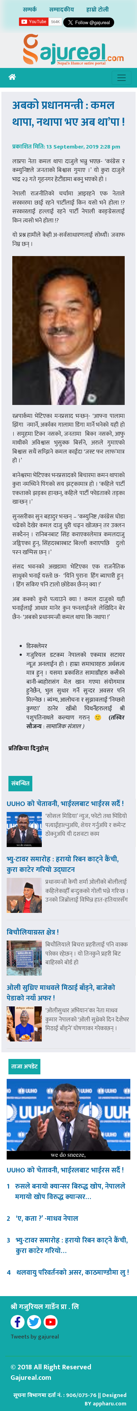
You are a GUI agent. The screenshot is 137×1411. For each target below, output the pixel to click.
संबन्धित (20, 784)
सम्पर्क (30, 10)
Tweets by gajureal (35, 1337)
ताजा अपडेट (24, 1067)
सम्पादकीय (61, 10)
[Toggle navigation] (121, 78)
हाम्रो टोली (97, 10)
